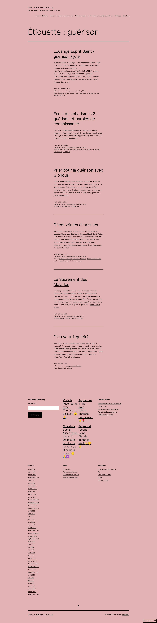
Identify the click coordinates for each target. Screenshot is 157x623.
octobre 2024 (32, 489)
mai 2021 (31, 580)
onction (73, 318)
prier (78, 206)
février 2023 (32, 528)
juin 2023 (31, 516)
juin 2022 (31, 547)
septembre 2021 (33, 572)
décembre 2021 (33, 564)
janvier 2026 (32, 475)
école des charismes (72, 149)
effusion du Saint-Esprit (72, 93)
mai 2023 (31, 519)
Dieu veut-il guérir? (71, 336)
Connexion (66, 469)
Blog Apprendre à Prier (40, 8)
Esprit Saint (83, 93)
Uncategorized (103, 480)
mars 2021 (31, 586)
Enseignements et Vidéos (102, 16)
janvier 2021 (32, 592)
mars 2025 (31, 483)
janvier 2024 (32, 497)
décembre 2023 (33, 500)
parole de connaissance (74, 261)
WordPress (125, 615)
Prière (84, 91)
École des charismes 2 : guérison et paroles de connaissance (75, 118)
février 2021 (32, 589)
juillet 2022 (31, 544)
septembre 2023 (33, 508)
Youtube (118, 16)
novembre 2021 (33, 567)
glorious (61, 206)
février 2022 (32, 558)
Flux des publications (70, 472)
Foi (83, 316)
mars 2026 (31, 472)
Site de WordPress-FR (70, 477)
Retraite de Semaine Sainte (107, 412)
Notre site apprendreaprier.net (61, 16)
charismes (62, 149)
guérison (93, 93)
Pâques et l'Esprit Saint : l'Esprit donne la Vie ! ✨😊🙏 (84, 436)
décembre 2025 (33, 477)
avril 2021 (31, 583)
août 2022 (31, 541)
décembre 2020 (33, 594)
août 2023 (31, 511)
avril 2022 (31, 553)
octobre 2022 (32, 536)
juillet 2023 (31, 514)
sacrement (79, 318)
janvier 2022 (32, 561)
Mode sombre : (148, 621)
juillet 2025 (31, 480)
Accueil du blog (41, 16)
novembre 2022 (33, 533)
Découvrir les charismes (76, 224)
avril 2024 (31, 491)
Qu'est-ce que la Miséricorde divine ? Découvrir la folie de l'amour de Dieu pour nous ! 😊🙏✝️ (70, 441)
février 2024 (32, 494)
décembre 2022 (33, 530)
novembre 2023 (33, 502)
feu (89, 93)
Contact (126, 16)
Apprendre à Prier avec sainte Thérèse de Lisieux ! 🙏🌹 (85, 410)
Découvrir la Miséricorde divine (108, 409)
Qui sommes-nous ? (83, 16)
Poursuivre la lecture (62, 195)
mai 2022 (31, 550)
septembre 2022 (33, 539)
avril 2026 (31, 469)
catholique (62, 259)
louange (56, 95)
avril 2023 (31, 522)
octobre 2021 (32, 569)
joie (98, 93)
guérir (61, 368)
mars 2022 (31, 555)
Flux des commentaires (71, 475)
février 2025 (32, 486)
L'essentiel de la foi (104, 475)
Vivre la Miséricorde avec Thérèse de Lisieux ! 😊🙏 (70, 409)
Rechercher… (32, 403)
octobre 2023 (32, 505)
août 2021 (31, 575)
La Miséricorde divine (105, 415)
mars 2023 (31, 525)
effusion (61, 93)
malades (67, 318)
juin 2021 (31, 578)
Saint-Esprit (62, 95)
